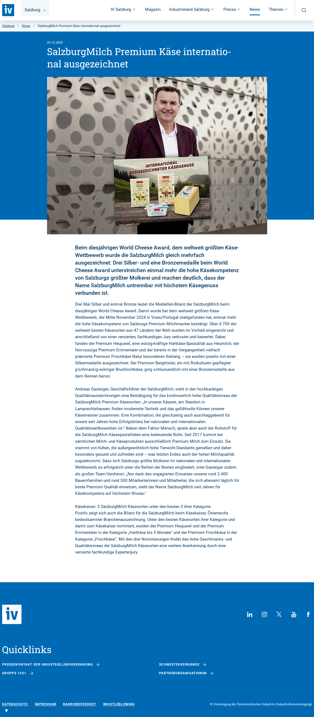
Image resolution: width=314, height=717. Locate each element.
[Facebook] (308, 614)
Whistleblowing (119, 704)
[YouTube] (293, 614)
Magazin (153, 9)
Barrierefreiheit (79, 704)
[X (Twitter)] (279, 614)
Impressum (45, 704)
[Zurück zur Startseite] (8, 10)
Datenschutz (15, 704)
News (255, 9)
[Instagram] (264, 614)
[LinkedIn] (249, 614)
